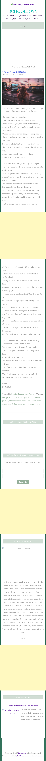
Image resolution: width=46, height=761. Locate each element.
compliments (26, 397)
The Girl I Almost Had (14, 71)
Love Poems (30, 394)
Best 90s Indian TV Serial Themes (23, 705)
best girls (6, 397)
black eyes (15, 397)
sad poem (35, 404)
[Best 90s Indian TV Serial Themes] (11, 718)
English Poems (17, 394)
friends (5, 400)
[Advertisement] (23, 47)
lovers (33, 400)
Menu (23, 26)
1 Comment (19, 74)
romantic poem (24, 404)
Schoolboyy (23, 11)
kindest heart (15, 400)
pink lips (13, 404)
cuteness (36, 397)
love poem (26, 400)
